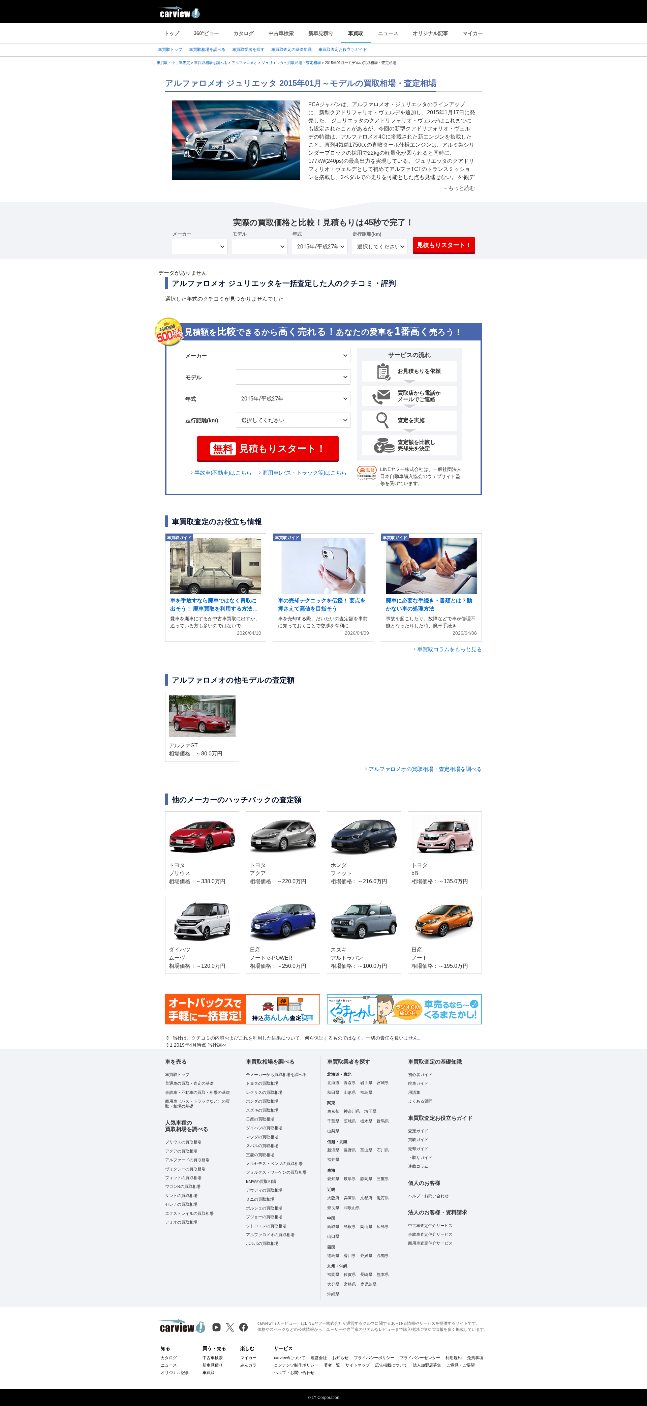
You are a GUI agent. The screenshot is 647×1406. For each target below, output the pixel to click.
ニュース (388, 33)
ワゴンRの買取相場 (183, 1186)
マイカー (473, 33)
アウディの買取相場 (264, 1190)
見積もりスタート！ (444, 245)
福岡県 (333, 1274)
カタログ (244, 33)
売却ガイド (418, 1148)
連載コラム (418, 1166)
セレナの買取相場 (181, 1204)
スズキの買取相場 (262, 1110)
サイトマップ (357, 1365)
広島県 (383, 1226)
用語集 (414, 1092)
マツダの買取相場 (262, 1137)
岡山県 (366, 1226)
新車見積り (321, 33)
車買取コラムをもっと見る (449, 649)
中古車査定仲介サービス (430, 1225)
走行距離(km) (366, 234)
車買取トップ (170, 49)
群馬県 (383, 1121)
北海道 (333, 1082)
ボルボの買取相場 (262, 1243)
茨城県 (350, 1121)
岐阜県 (350, 1178)
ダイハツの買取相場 (264, 1128)
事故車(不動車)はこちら (223, 473)
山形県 (350, 1092)
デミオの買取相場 (181, 1222)
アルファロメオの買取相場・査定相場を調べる (425, 769)
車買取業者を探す (248, 49)
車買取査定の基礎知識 (291, 49)
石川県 (383, 1150)
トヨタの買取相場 (262, 1083)
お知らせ (340, 1357)
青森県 (350, 1082)
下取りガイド (420, 1157)
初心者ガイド (420, 1074)
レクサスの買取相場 (264, 1092)
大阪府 (333, 1198)
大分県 (333, 1284)
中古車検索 (281, 33)
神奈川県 (352, 1111)
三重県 (383, 1178)
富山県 (366, 1150)
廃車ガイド (418, 1083)
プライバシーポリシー (374, 1357)
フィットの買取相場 (183, 1177)
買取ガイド (418, 1139)
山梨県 (333, 1131)
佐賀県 (350, 1274)
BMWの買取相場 (261, 1181)
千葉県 (333, 1121)
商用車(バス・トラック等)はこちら (305, 473)
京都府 (366, 1198)
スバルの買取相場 (262, 1145)
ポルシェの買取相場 (264, 1208)
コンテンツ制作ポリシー (296, 1365)
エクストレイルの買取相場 (189, 1213)
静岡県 (366, 1178)
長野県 (350, 1150)
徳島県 (333, 1255)
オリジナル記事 (430, 33)
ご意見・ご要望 (460, 1365)
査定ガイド (418, 1131)
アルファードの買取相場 (187, 1160)
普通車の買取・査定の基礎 (189, 1083)
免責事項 (475, 1357)
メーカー (182, 234)
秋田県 (333, 1092)
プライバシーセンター (420, 1357)
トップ (171, 33)
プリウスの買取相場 (183, 1142)
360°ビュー (206, 33)
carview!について (289, 1357)
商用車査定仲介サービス (430, 1243)
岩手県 (366, 1082)
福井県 (333, 1159)
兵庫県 (350, 1198)
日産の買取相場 (260, 1119)
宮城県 (383, 1082)
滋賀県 (383, 1198)
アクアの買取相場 (181, 1151)
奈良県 (333, 1207)
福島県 (366, 1092)
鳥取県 (333, 1226)
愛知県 (333, 1178)
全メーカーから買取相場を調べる (276, 1074)
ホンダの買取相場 (262, 1101)
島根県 (350, 1226)
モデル (240, 234)
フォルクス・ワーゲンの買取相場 (276, 1172)
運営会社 (319, 1357)
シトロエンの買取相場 (266, 1226)
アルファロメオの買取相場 (270, 1234)
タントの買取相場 (181, 1195)
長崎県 (366, 1274)
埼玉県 (370, 1111)
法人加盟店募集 (427, 1365)
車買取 (355, 33)
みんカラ (248, 1365)
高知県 (383, 1255)
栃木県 (366, 1121)
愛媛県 (366, 1255)
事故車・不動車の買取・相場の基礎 (197, 1092)
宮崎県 (350, 1284)
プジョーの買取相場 (264, 1217)
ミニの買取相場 (260, 1199)
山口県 (333, 1236)
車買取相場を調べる (207, 49)
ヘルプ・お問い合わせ (428, 1196)
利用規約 (453, 1357)
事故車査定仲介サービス (430, 1234)
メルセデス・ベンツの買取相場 (274, 1163)
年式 (297, 234)
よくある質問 (420, 1101)
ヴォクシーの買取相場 (185, 1169)
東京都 (333, 1111)
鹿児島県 (368, 1284)
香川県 (350, 1255)
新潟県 (333, 1150)
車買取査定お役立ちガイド (342, 49)
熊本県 (383, 1274)
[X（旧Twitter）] (230, 1327)
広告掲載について (391, 1365)
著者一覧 (332, 1365)
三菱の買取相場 (260, 1155)
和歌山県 (352, 1207)
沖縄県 (333, 1294)
